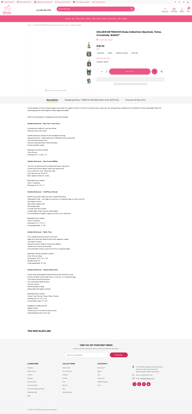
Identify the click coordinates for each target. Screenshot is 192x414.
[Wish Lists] (155, 71)
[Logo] (7, 9)
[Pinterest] (183, 2)
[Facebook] (175, 2)
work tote (134, 53)
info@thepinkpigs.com (147, 378)
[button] (130, 79)
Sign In (182, 11)
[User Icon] (182, 9)
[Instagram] (179, 2)
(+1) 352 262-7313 (43, 10)
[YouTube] (188, 2)
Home (29, 25)
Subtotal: (99, 62)
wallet (110, 53)
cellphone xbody (122, 53)
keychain (101, 53)
